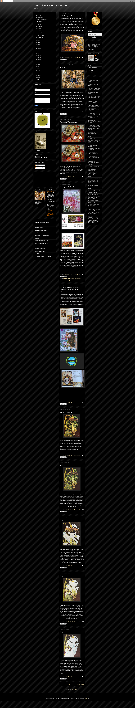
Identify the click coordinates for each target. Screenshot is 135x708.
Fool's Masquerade (66, 16)
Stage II (62, 632)
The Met (37, 253)
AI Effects (63, 67)
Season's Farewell (66, 412)
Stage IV (62, 520)
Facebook (90, 70)
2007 (37, 79)
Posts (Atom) (75, 689)
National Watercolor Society (41, 243)
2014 (37, 64)
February (40, 35)
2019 (37, 53)
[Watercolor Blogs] (95, 27)
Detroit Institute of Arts (40, 233)
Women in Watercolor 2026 (69, 122)
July (39, 24)
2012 (37, 68)
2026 (37, 15)
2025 (37, 40)
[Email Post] (82, 57)
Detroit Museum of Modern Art (42, 235)
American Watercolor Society (42, 222)
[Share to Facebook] (64, 59)
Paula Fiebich (78, 278)
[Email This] (60, 59)
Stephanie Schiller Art (40, 251)
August (39, 17)
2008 (37, 77)
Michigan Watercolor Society (42, 240)
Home (68, 684)
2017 (37, 57)
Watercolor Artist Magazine (66, 280)
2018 (37, 55)
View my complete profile (97, 59)
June (39, 26)
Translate (93, 37)
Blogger (86, 698)
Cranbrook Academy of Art (41, 230)
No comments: (77, 57)
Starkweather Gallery (40, 248)
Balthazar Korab (39, 227)
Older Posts (80, 684)
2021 (37, 48)
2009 (37, 75)
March (39, 33)
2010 (37, 73)
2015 (37, 62)
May (39, 28)
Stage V (62, 465)
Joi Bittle (37, 238)
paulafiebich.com (92, 72)
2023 (37, 44)
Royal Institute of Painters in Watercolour (45, 246)
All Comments (40, 167)
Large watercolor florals (68, 278)
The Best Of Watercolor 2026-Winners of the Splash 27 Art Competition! (70, 289)
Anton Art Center (39, 225)
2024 (37, 42)
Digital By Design (92, 67)
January (40, 37)
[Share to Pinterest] (66, 59)
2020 (37, 51)
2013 (37, 66)
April (39, 30)
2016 (37, 59)
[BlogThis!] (62, 59)
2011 (37, 70)
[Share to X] (63, 59)
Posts (37, 165)
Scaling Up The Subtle (67, 187)
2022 (37, 46)
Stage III (63, 576)
